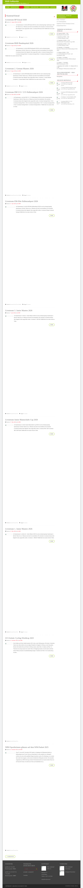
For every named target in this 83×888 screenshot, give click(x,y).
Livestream (25, 37)
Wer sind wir (34, 7)
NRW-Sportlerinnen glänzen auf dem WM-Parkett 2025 (26, 747)
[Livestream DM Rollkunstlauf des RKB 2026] (58, 94)
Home (7, 7)
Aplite (76, 885)
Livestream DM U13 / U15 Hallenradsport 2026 (24, 92)
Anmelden (25, 875)
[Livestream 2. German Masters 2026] (58, 99)
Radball (19, 62)
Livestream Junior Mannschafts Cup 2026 (21, 420)
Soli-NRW (19, 22)
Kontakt (53, 7)
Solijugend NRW (44, 7)
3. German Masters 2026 (62, 45)
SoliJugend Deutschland (70, 871)
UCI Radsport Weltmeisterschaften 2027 (66, 68)
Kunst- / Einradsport (61, 19)
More (51, 33)
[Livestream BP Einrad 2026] (58, 85)
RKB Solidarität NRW (21, 886)
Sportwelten (14, 7)
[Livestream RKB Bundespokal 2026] (58, 90)
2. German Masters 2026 (62, 38)
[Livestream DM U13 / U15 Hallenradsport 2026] (58, 103)
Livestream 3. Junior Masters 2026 (18, 310)
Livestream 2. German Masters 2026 (19, 68)
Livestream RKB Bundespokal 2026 (19, 43)
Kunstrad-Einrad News (61, 25)
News (21, 7)
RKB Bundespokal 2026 (62, 64)
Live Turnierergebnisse (61, 21)
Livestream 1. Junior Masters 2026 (18, 529)
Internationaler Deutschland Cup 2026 (66, 41)
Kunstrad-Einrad (13, 37)
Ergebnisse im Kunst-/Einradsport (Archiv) (65, 23)
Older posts (10, 856)
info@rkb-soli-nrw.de (46, 879)
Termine (27, 7)
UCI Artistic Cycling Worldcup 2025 (19, 638)
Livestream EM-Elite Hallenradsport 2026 (21, 201)
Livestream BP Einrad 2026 (16, 20)
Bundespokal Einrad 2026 (63, 34)
